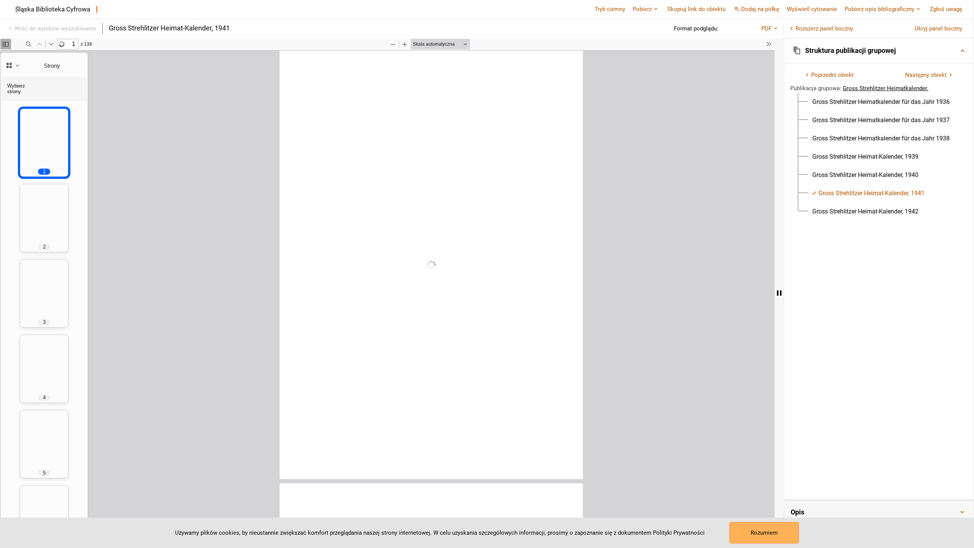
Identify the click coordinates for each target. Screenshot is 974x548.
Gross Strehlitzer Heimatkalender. (885, 88)
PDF (766, 28)
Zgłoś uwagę (946, 9)
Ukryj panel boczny (938, 28)
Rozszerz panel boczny (824, 28)
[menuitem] (881, 102)
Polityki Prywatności (679, 532)
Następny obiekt (926, 75)
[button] (879, 50)
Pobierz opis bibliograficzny (879, 9)
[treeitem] (879, 102)
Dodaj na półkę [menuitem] (760, 9)
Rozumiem (764, 532)
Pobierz (642, 9)
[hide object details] (779, 293)
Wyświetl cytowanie (812, 9)
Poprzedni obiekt (832, 75)
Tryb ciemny (610, 9)
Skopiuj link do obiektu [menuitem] (696, 9)
